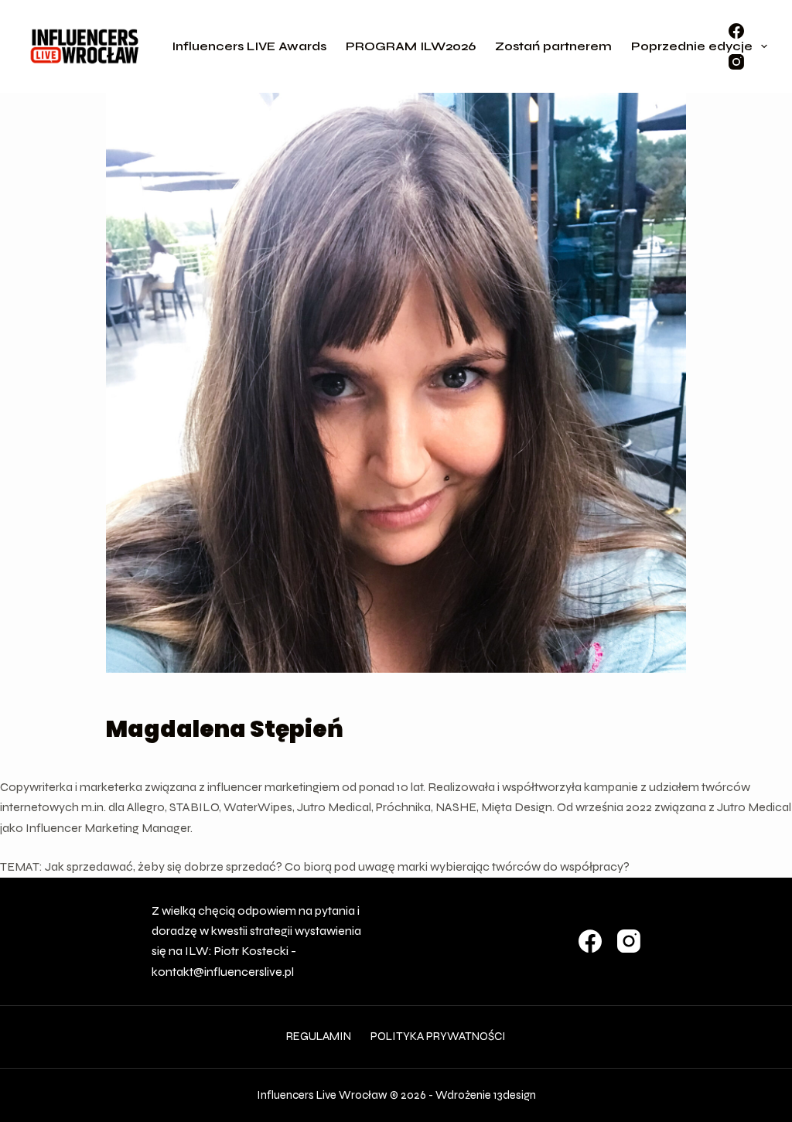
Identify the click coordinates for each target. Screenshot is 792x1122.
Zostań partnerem (553, 46)
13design (514, 1095)
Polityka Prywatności (438, 1036)
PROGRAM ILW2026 (411, 46)
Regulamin (318, 1036)
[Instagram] (736, 62)
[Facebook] (736, 31)
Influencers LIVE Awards (249, 46)
